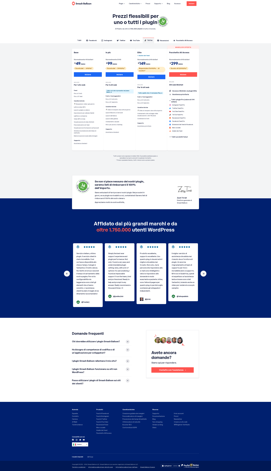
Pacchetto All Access (184, 40)
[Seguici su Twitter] (80, 440)
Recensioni (164, 40)
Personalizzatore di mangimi (132, 416)
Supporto (157, 3)
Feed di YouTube (102, 422)
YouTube (136, 40)
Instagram (108, 40)
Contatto (75, 416)
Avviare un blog (157, 425)
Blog (168, 3)
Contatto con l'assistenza (171, 370)
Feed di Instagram (102, 416)
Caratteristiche (134, 3)
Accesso (177, 3)
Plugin (121, 3)
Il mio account (179, 413)
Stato (154, 427)
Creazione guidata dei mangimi (133, 413)
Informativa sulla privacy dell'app (126, 467)
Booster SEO (127, 425)
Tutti (79, 40)
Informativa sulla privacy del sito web (100, 467)
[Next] (203, 274)
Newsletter (178, 419)
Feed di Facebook (102, 413)
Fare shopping (157, 422)
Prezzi (148, 3)
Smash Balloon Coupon (147, 467)
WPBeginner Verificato (182, 425)
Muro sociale (100, 427)
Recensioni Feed (102, 425)
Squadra (75, 413)
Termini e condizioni (78, 467)
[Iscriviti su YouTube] (83, 440)
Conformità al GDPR (129, 427)
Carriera (75, 419)
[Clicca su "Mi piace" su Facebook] (73, 440)
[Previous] (67, 274)
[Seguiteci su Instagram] (76, 440)
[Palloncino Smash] (81, 4)
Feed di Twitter (101, 419)
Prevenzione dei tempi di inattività (134, 419)
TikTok (149, 40)
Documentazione (158, 416)
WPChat (90, 457)
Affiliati (74, 422)
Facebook (93, 40)
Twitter (122, 40)
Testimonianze (77, 425)
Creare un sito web (180, 422)
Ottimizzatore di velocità (131, 422)
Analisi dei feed (101, 430)
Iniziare (191, 3)
